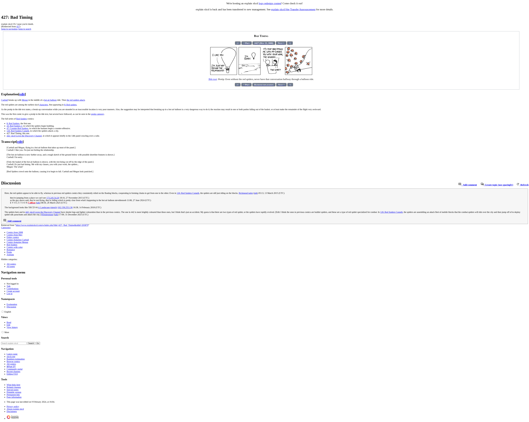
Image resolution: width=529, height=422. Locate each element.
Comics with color (15, 247)
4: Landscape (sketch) (47, 207)
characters (43, 105)
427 (18, 26)
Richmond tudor (246, 193)
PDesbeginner (47, 214)
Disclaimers (12, 411)
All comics (11, 264)
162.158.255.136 (65, 207)
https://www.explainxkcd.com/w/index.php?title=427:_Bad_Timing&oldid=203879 (52, 225)
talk (255, 193)
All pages (11, 266)
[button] (2, 312)
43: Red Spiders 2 (14, 126)
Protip (9, 252)
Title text (212, 79)
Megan (25, 100)
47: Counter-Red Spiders (17, 128)
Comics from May (14, 235)
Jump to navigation (9, 29)
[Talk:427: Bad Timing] (459, 185)
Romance (11, 250)
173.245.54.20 (52, 198)
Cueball (4, 100)
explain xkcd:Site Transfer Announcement (293, 9)
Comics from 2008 (15, 232)
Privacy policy (13, 406)
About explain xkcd (15, 409)
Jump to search (24, 29)
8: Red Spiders (13, 123)
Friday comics (13, 237)
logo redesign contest (270, 3)
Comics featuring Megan (17, 242)
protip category (97, 114)
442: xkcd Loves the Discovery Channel (24, 136)
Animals (10, 254)
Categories (5, 227)
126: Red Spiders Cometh (18, 131)
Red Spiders (21, 119)
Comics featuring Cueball (18, 240)
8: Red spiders (70, 105)
